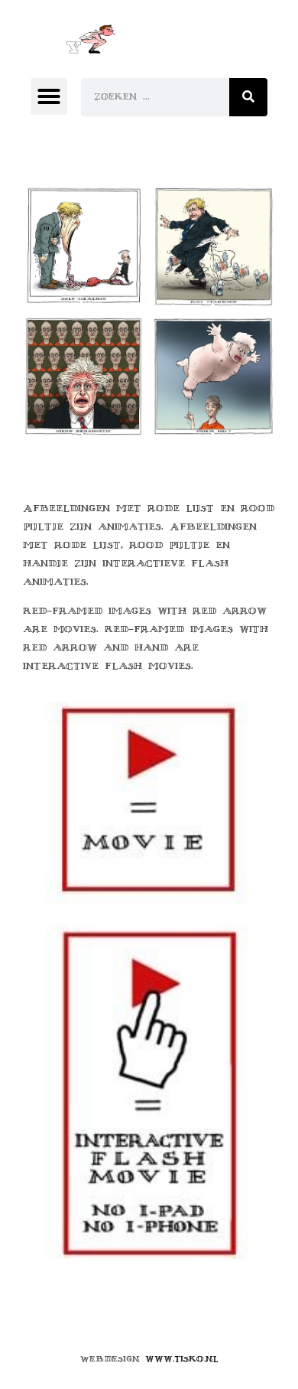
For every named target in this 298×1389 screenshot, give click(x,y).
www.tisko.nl (182, 1359)
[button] (49, 96)
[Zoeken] (248, 97)
